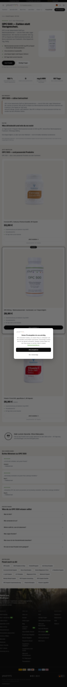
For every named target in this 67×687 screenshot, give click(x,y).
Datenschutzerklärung (33, 345)
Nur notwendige (33, 355)
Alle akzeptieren (33, 350)
